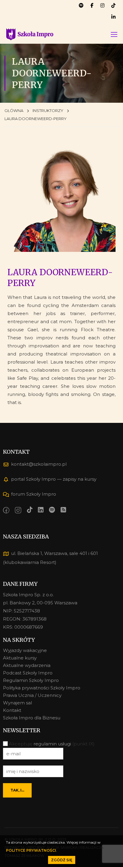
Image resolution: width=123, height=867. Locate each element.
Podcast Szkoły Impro (28, 673)
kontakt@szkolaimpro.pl (39, 464)
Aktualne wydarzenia (26, 665)
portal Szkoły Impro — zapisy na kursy (53, 479)
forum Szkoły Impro (33, 494)
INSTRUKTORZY (48, 110)
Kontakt (12, 710)
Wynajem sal (17, 703)
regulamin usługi (52, 744)
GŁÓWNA (13, 110)
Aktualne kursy (20, 658)
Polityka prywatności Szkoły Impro (41, 688)
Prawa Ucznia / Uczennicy (32, 695)
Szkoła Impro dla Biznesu (31, 718)
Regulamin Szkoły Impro (31, 680)
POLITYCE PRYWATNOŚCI (31, 850)
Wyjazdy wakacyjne (25, 650)
